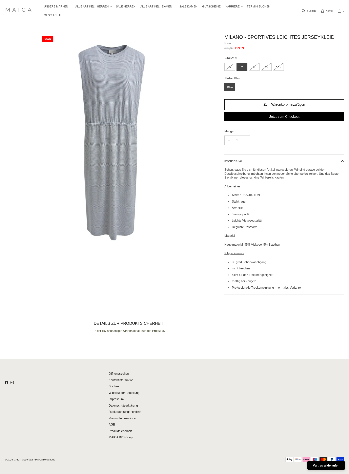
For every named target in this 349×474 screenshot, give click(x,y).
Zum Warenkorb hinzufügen (284, 104)
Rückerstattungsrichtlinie (125, 411)
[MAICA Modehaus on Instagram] (12, 382)
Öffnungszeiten (119, 373)
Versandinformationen (123, 418)
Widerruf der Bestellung (124, 392)
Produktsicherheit (120, 431)
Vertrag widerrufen (326, 465)
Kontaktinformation (121, 380)
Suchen (114, 386)
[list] (111, 141)
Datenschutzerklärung (123, 405)
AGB (112, 424)
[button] (57, 6)
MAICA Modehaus (23, 459)
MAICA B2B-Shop (120, 437)
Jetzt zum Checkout (284, 117)
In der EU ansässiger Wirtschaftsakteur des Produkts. (129, 330)
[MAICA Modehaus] (19, 11)
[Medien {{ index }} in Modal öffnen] (111, 141)
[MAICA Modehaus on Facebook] (6, 382)
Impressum (116, 399)
